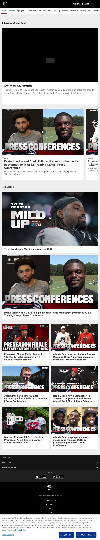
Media (50, 512)
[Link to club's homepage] (5, 3)
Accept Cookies (66, 535)
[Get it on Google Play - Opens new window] (58, 478)
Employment (50, 504)
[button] (50, 60)
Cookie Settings (8, 535)
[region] (50, 527)
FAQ (50, 508)
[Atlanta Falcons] (50, 488)
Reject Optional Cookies (86, 535)
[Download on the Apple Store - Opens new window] (41, 477)
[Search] (92, 4)
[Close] (96, 518)
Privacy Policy (50, 500)
